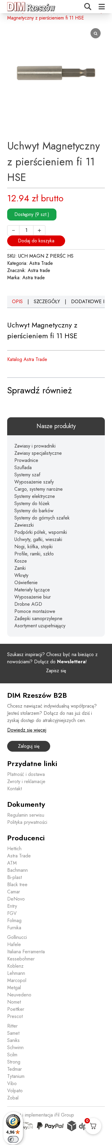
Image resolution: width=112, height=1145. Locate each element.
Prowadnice (26, 460)
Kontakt (14, 788)
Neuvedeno (19, 994)
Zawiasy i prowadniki (35, 445)
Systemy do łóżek (32, 503)
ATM (12, 862)
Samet (13, 1033)
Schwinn (15, 1047)
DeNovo (16, 898)
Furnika (14, 927)
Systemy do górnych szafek (42, 517)
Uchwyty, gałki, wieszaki (38, 539)
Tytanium (15, 1076)
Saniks (13, 1040)
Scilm (12, 1054)
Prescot (15, 1016)
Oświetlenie (26, 582)
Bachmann (17, 870)
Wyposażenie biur (32, 596)
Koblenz (15, 966)
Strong (13, 1061)
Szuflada (23, 467)
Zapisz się (56, 670)
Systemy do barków (33, 510)
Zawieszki (24, 525)
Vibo (12, 1083)
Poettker (15, 1009)
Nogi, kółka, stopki (33, 546)
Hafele (14, 944)
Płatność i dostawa (26, 774)
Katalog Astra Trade (27, 359)
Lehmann (16, 973)
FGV (12, 913)
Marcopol (16, 980)
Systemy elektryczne (34, 496)
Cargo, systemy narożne (38, 489)
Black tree (17, 884)
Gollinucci (17, 937)
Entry (12, 906)
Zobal (13, 1097)
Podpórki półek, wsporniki (40, 532)
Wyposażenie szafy (34, 481)
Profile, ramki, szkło (34, 553)
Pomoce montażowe (34, 611)
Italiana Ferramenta (26, 951)
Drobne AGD (28, 604)
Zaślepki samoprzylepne (38, 618)
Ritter (12, 1025)
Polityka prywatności (27, 822)
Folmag (14, 920)
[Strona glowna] (31, 6)
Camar (13, 891)
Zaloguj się (28, 746)
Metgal (14, 987)
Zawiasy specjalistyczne (38, 453)
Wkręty (21, 575)
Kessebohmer (21, 958)
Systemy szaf (27, 474)
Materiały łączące (32, 589)
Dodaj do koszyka (36, 240)
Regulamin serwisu (25, 815)
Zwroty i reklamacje (26, 781)
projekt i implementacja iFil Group (40, 1114)
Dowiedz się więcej (26, 729)
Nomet (14, 1002)
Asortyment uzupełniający (39, 625)
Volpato (15, 1090)
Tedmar (14, 1069)
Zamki (20, 568)
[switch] (13, 1139)
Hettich (14, 848)
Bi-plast (14, 877)
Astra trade (39, 270)
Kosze (20, 561)
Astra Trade (41, 263)
